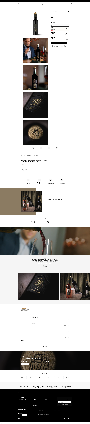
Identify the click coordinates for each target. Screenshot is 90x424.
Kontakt (20, 415)
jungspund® (34, 400)
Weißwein (46, 399)
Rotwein (45, 398)
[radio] (60, 25)
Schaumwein (37, 6)
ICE (33, 404)
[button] (52, 20)
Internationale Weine (35, 405)
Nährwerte (29, 155)
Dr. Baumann (34, 399)
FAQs (64, 386)
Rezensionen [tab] (23, 312)
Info (55, 6)
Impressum (58, 418)
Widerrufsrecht (65, 418)
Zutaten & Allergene (36, 155)
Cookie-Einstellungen (70, 418)
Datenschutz (61, 418)
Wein (34, 6)
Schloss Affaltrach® (35, 398)
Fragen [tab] (26, 312)
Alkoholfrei (41, 6)
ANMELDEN (68, 402)
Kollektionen (53, 6)
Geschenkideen (49, 6)
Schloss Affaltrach (54, 11)
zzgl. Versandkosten (55, 18)
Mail (65, 387)
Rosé (45, 400)
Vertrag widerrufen (24, 415)
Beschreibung (23, 155)
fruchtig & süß (34, 401)
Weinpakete (44, 6)
